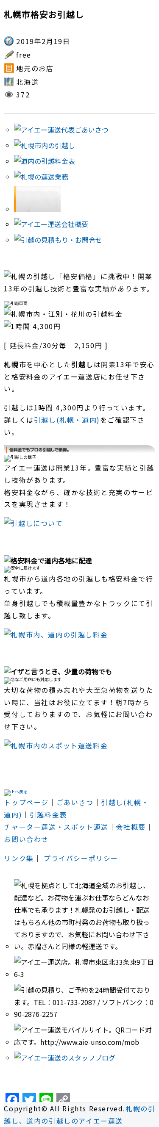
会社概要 (130, 827)
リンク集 (18, 858)
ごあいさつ (75, 802)
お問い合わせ (26, 839)
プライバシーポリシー (81, 858)
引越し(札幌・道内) (67, 420)
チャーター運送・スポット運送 (56, 827)
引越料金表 (48, 814)
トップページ (26, 802)
